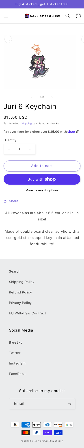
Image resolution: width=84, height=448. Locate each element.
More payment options (42, 190)
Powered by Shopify (52, 441)
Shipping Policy (21, 282)
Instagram (17, 363)
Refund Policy (20, 292)
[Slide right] (52, 97)
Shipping (26, 123)
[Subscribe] (70, 403)
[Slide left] (32, 97)
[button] (6, 16)
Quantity (10, 140)
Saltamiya (35, 441)
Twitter (14, 353)
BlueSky (15, 342)
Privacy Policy (20, 303)
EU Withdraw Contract (27, 313)
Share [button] (14, 201)
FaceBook (17, 374)
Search (15, 271)
